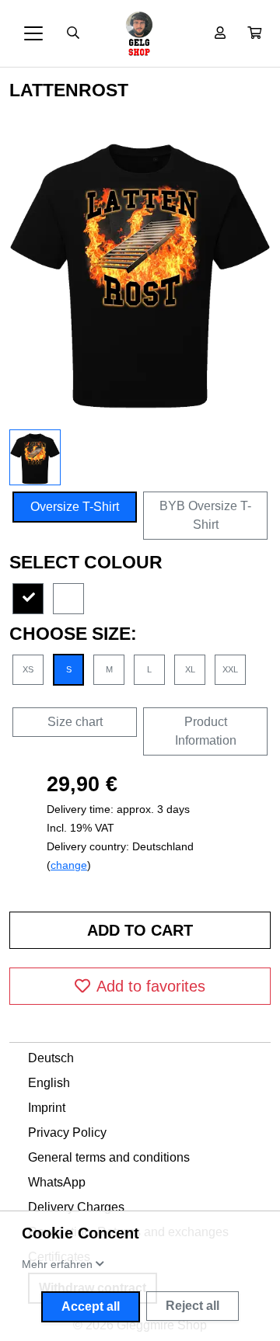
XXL (230, 669)
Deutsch (51, 1058)
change (69, 865)
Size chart (75, 721)
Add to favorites (150, 986)
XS (28, 669)
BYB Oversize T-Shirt (205, 515)
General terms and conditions (109, 1157)
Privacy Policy (67, 1132)
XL (190, 669)
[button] (254, 33)
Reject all (192, 1305)
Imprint (46, 1107)
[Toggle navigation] (33, 33)
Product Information (205, 731)
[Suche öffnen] (73, 33)
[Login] (220, 33)
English (49, 1082)
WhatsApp (57, 1182)
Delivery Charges (76, 1207)
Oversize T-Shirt (74, 506)
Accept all (90, 1306)
